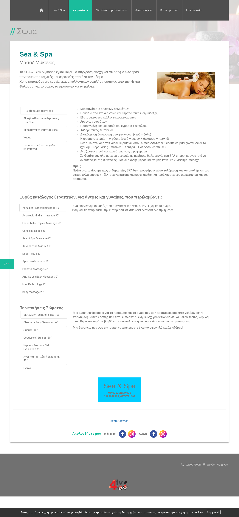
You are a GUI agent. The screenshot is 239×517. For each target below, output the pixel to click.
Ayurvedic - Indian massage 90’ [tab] (40, 215)
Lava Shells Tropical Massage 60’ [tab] (41, 223)
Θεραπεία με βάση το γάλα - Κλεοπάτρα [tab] (40, 147)
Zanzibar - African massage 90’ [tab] (41, 207)
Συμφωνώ (213, 512)
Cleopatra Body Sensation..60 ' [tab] (41, 322)
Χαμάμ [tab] (27, 137)
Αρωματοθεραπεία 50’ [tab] (35, 261)
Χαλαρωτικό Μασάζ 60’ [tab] (36, 246)
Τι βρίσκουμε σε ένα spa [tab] (38, 110)
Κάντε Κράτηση (169, 10)
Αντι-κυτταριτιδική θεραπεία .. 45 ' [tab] (42, 358)
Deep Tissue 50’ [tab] (31, 253)
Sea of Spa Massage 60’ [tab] (36, 238)
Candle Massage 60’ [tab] (34, 230)
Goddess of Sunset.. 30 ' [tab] (38, 337)
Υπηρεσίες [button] (79, 10)
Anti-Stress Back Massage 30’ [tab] (40, 276)
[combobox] (7, 263)
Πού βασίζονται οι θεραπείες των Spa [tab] (41, 120)
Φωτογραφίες (144, 10)
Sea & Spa (59, 10)
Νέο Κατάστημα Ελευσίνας (112, 10)
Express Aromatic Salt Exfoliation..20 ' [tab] (37, 347)
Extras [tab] (27, 368)
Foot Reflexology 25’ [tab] (34, 284)
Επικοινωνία (193, 10)
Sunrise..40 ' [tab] (31, 330)
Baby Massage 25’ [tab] (33, 291)
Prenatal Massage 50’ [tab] (35, 269)
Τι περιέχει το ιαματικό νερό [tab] (41, 129)
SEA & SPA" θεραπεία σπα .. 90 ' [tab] (42, 314)
